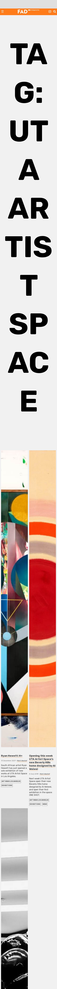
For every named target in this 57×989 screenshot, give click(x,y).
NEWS (45, 804)
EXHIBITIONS (7, 785)
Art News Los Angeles (11, 781)
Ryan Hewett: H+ (11, 755)
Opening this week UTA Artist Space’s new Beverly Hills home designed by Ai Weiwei (42, 762)
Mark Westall (22, 761)
